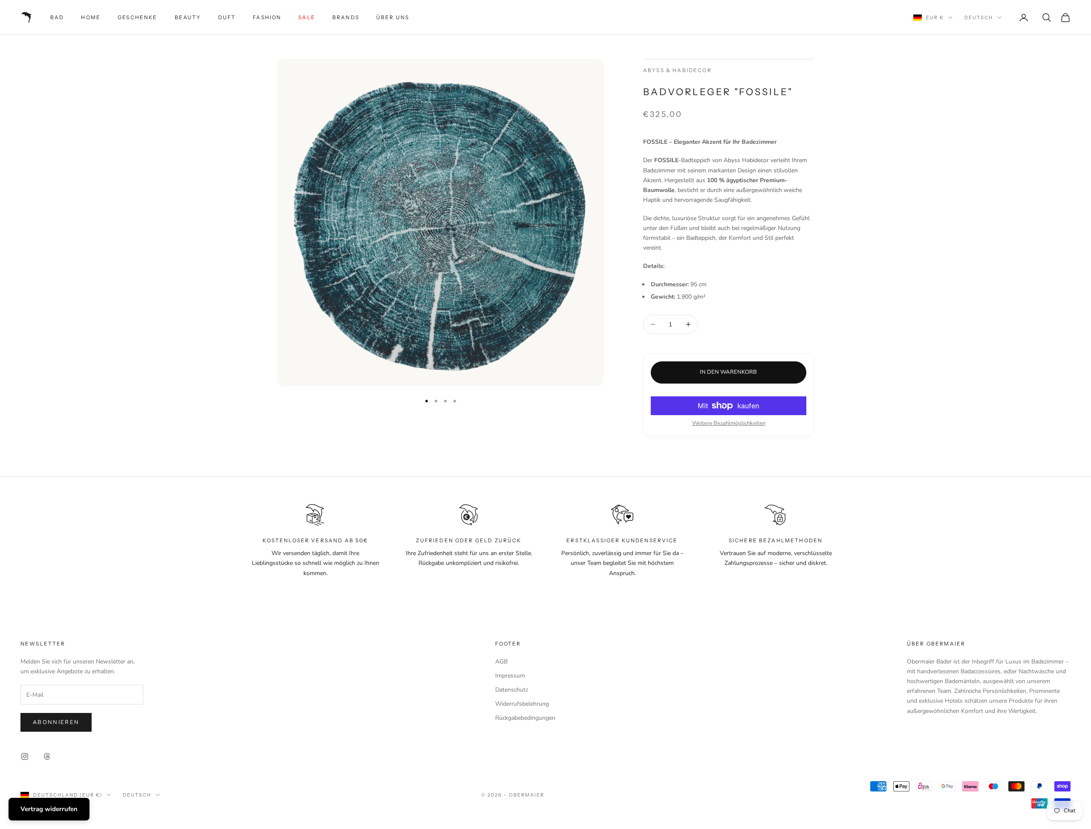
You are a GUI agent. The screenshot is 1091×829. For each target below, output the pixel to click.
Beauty (188, 17)
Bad (57, 17)
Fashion (267, 17)
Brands (345, 17)
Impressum (510, 676)
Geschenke (137, 17)
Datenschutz (511, 690)
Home (91, 17)
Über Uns (392, 17)
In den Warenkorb (728, 372)
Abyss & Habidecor (677, 70)
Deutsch (978, 17)
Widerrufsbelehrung (522, 704)
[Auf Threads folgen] (47, 756)
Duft (227, 17)
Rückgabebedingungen (525, 718)
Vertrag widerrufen (49, 809)
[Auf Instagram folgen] (24, 756)
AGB (501, 661)
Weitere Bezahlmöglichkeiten (728, 423)
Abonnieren (56, 722)
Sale (306, 17)
